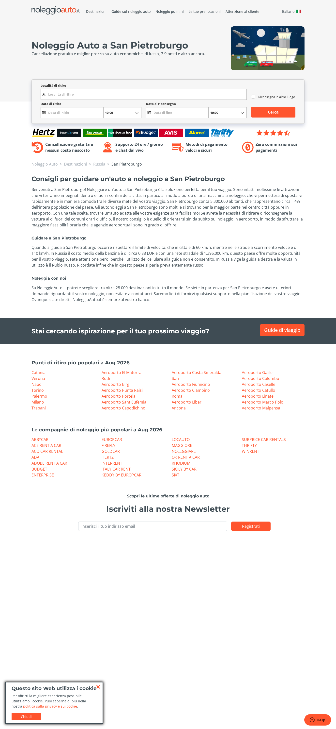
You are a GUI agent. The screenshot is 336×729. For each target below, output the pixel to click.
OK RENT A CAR (186, 457)
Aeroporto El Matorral (122, 372)
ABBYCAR (39, 439)
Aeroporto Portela (119, 396)
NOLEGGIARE (184, 451)
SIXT (175, 475)
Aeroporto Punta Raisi (122, 390)
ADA (35, 457)
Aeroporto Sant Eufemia (124, 402)
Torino (37, 390)
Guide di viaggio (282, 330)
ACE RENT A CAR (46, 445)
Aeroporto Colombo (260, 378)
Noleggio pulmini (169, 11)
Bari (175, 378)
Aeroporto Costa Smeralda (196, 372)
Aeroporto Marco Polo (262, 402)
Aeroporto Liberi (187, 402)
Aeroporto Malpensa (261, 408)
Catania (38, 372)
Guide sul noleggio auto (131, 11)
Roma (177, 396)
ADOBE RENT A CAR (49, 463)
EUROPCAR (112, 439)
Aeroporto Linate (258, 396)
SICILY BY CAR (184, 469)
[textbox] (144, 94)
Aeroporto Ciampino (191, 390)
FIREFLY (108, 445)
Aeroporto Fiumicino (191, 384)
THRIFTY (249, 445)
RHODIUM (181, 463)
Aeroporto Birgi (116, 384)
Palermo (39, 396)
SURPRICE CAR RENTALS (264, 439)
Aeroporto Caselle (258, 384)
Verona (38, 378)
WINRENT (250, 451)
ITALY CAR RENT (116, 469)
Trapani (38, 408)
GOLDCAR (111, 451)
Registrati (251, 526)
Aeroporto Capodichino (123, 408)
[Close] (98, 686)
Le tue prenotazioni (205, 11)
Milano (37, 402)
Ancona (179, 408)
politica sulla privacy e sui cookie (50, 706)
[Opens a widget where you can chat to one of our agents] (317, 720)
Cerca (273, 112)
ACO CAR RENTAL (47, 451)
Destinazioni (96, 11)
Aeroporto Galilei (258, 372)
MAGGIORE (182, 445)
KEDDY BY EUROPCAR (121, 475)
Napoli (37, 384)
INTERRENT (112, 463)
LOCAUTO (181, 439)
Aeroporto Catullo (258, 390)
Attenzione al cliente (242, 11)
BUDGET (39, 469)
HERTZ (108, 457)
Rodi (106, 378)
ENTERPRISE (42, 475)
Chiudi (26, 716)
